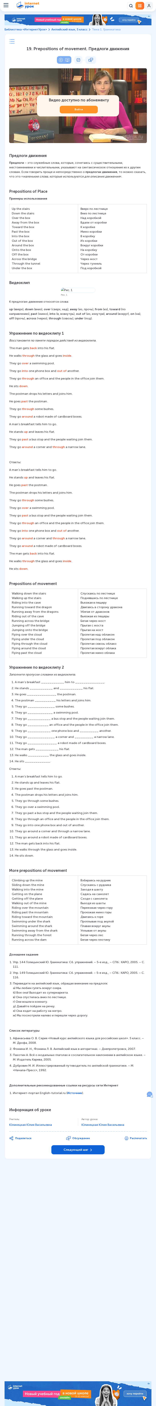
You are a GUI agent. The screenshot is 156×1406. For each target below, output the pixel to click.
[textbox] (78, 624)
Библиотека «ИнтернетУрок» (26, 29)
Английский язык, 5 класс (69, 29)
